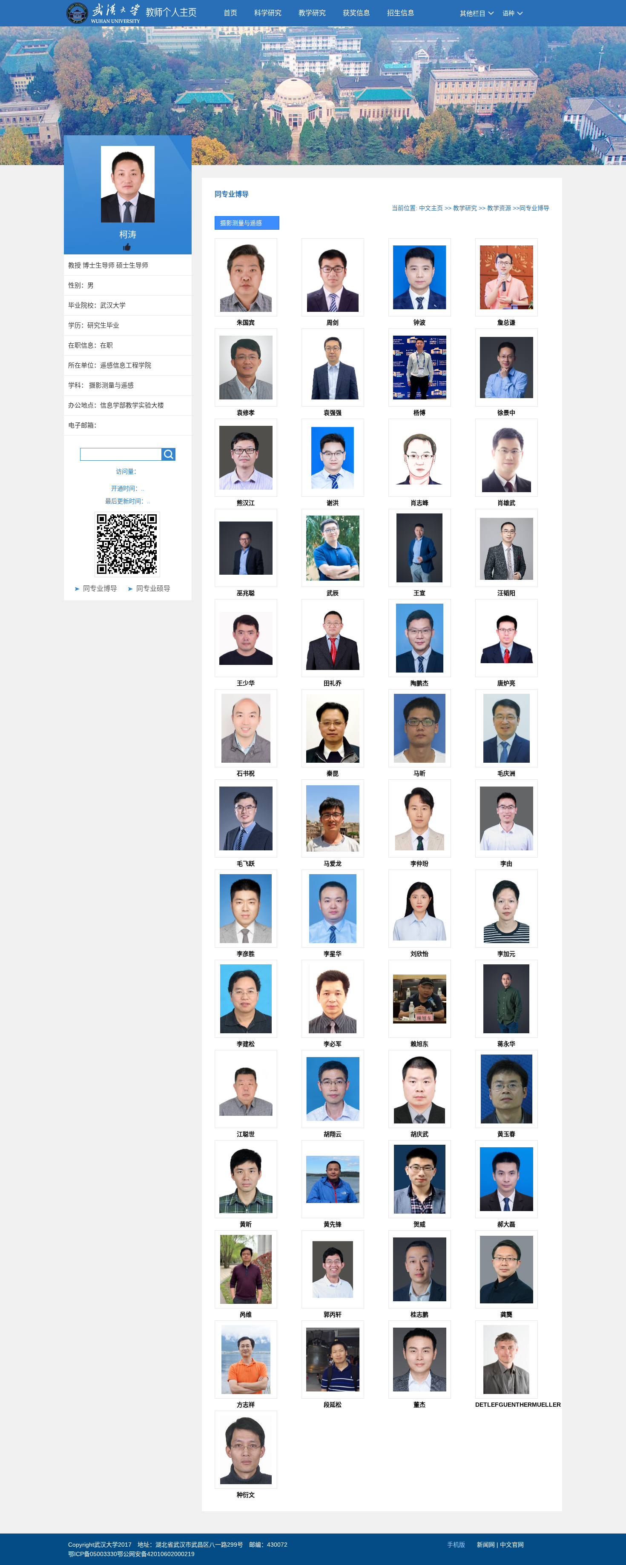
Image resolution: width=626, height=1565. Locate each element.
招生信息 (400, 13)
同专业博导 (100, 588)
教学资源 (499, 208)
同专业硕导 (153, 588)
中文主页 (431, 208)
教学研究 (312, 13)
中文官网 (512, 1544)
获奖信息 (356, 13)
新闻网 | (488, 1544)
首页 (230, 13)
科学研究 (267, 13)
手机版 (456, 1544)
